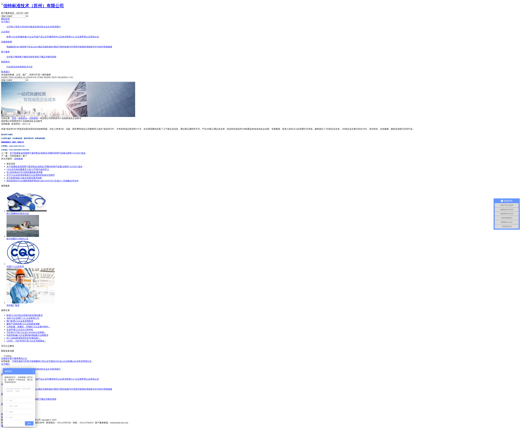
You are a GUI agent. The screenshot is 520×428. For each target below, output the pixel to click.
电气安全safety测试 (33, 47)
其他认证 (94, 37)
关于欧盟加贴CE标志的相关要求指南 (24, 178)
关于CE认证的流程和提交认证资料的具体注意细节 (30, 175)
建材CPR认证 (42, 361)
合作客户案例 (13, 57)
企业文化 (47, 27)
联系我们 (56, 27)
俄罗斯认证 (84, 37)
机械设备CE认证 (26, 37)
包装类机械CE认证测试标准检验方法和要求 (27, 335)
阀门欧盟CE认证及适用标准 (19, 321)
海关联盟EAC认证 (70, 37)
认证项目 (5, 32)
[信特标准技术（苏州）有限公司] (32, 5)
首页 (14, 118)
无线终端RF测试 (50, 47)
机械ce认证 (73, 361)
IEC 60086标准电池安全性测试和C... (23, 338)
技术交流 (28, 67)
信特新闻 (19, 67)
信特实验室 (29, 27)
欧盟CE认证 (12, 37)
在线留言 (5, 358)
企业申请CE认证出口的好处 (19, 329)
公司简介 (10, 27)
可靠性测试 (17, 361)
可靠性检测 (63, 47)
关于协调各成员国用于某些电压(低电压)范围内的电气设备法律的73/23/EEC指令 (48, 153)
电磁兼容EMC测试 (15, 47)
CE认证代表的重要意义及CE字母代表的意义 (27, 169)
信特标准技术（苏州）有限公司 (12, 142)
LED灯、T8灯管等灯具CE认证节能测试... (26, 341)
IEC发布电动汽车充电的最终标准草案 (24, 172)
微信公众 (22, 358)
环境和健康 (106, 47)
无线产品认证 (40, 37)
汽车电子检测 (29, 361)
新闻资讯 (5, 62)
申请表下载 (37, 57)
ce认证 (65, 361)
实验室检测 (6, 42)
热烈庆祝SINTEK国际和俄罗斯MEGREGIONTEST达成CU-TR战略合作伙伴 (42, 181)
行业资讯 (10, 67)
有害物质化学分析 (92, 47)
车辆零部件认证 (54, 37)
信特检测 (18, 159)
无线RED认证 (55, 361)
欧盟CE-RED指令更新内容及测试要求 (24, 315)
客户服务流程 (26, 57)
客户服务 (5, 52)
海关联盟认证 (85, 361)
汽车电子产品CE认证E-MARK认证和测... (26, 332)
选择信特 (39, 27)
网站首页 (5, 19)
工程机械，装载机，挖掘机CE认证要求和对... (28, 327)
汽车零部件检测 (76, 47)
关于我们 (5, 22)
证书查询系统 (49, 57)
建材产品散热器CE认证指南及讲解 (23, 324)
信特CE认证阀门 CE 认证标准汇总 (22, 318)
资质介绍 (19, 27)
